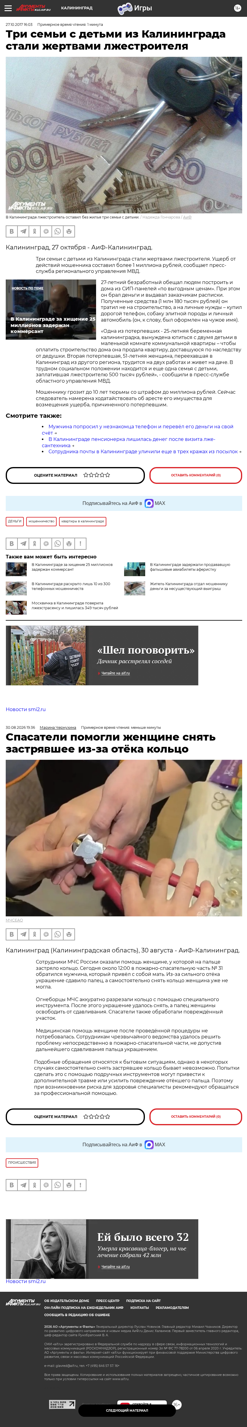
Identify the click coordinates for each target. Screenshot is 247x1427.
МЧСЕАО (14, 920)
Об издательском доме (66, 1301)
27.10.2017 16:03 (19, 24)
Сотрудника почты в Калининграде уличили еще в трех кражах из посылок (143, 451)
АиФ (187, 217)
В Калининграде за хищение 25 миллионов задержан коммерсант (72, 567)
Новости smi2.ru (26, 709)
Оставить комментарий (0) (196, 475)
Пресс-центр (107, 1301)
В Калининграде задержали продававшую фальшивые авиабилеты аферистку (190, 567)
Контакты (139, 1308)
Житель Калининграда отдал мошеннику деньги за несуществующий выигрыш (189, 586)
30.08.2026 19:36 (20, 727)
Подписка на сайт (143, 1301)
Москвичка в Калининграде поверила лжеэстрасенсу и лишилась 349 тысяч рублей (75, 605)
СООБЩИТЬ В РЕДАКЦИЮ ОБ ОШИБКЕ (77, 1315)
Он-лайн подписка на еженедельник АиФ (84, 1308)
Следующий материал (127, 1411)
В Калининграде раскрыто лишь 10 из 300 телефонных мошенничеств (71, 586)
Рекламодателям (172, 1308)
